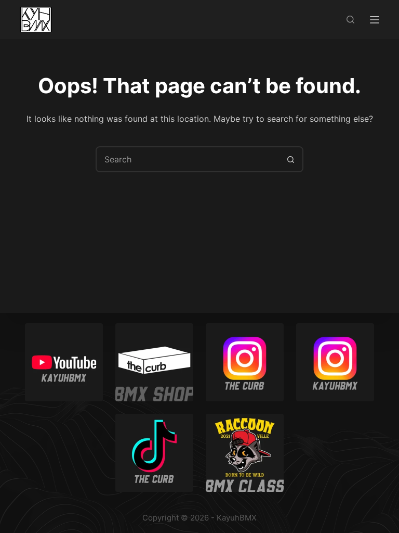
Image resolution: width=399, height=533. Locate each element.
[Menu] (374, 19)
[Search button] (290, 159)
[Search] (350, 19)
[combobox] (187, 159)
